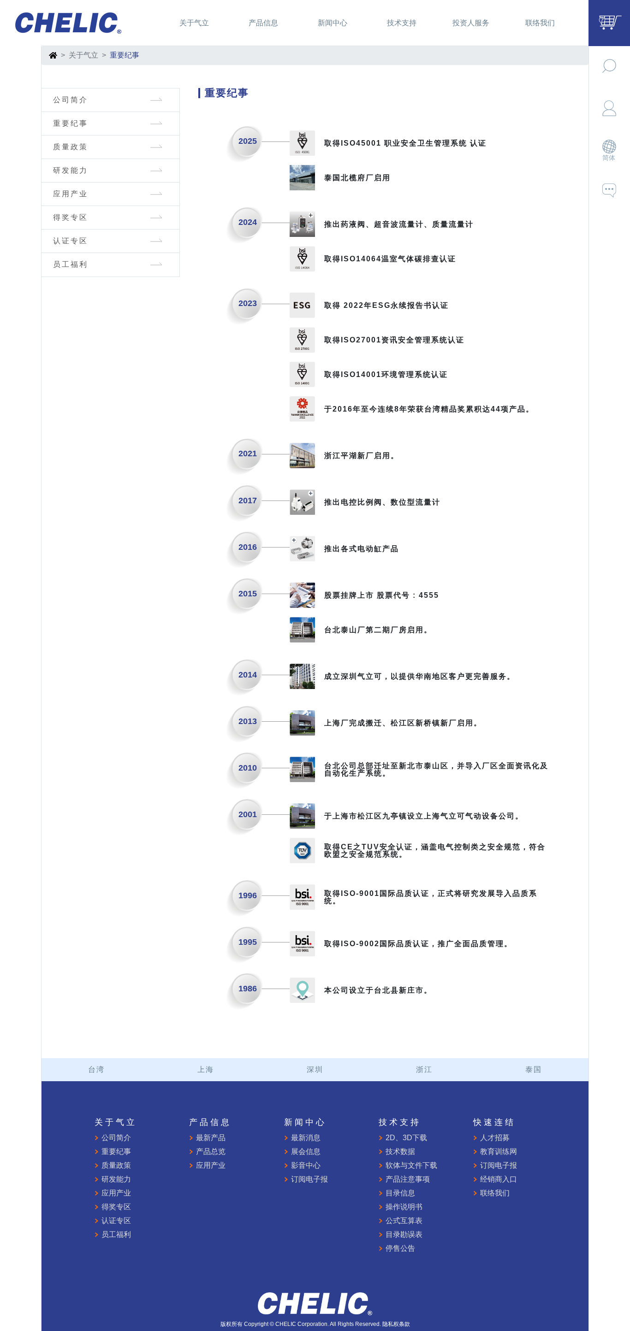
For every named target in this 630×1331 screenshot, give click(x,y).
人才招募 (495, 1138)
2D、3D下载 (406, 1138)
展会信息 (306, 1151)
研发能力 (70, 170)
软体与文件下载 (411, 1165)
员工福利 (70, 264)
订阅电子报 (309, 1179)
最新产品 (211, 1138)
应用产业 (70, 194)
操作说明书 (404, 1207)
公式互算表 (404, 1221)
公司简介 (70, 100)
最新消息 (306, 1138)
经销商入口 (498, 1179)
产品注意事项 (408, 1179)
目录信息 (400, 1193)
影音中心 (306, 1165)
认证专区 (70, 241)
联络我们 (495, 1193)
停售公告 (400, 1248)
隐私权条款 (396, 1324)
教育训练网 (498, 1151)
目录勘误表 (404, 1234)
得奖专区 (70, 217)
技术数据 (400, 1151)
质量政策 (70, 147)
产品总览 (211, 1151)
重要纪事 (70, 123)
